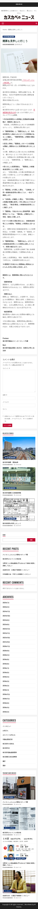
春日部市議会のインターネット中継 (15, 339)
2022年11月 (6, 633)
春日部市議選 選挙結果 (10, 462)
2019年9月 (6, 659)
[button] (3, 23)
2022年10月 (6, 638)
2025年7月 (6, 603)
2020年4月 (6, 655)
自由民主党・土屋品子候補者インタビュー (16, 570)
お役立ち (5, 730)
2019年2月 (6, 686)
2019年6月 (6, 672)
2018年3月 (6, 712)
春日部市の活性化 (8, 744)
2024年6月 (6, 620)
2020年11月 (6, 646)
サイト (5, 409)
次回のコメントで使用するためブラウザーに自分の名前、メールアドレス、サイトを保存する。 (19, 418)
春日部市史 (6, 748)
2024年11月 (6, 611)
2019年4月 (6, 677)
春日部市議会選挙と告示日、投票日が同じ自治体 (18, 348)
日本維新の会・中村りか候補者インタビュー (17, 574)
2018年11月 (6, 699)
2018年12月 (6, 694)
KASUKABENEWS (8, 44)
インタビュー (7, 726)
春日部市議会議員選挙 (9, 36)
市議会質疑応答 (8, 739)
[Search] (36, 23)
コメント (6, 368)
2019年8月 (6, 664)
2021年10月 (6, 642)
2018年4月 (6, 707)
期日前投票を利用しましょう (12, 523)
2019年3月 (6, 681)
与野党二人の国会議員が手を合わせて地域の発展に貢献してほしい (19, 864)
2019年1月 (6, 690)
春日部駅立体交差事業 (10, 757)
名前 (5, 395)
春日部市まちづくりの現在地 (12, 559)
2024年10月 (6, 616)
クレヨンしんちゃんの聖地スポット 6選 (15, 554)
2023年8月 (6, 624)
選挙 (4, 765)
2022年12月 (6, 629)
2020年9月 (6, 651)
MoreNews (28, 904)
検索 (4, 535)
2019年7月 (6, 668)
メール (6, 402)
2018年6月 (6, 703)
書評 (4, 761)
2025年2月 (6, 607)
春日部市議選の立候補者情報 (12, 493)
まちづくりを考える (9, 735)
